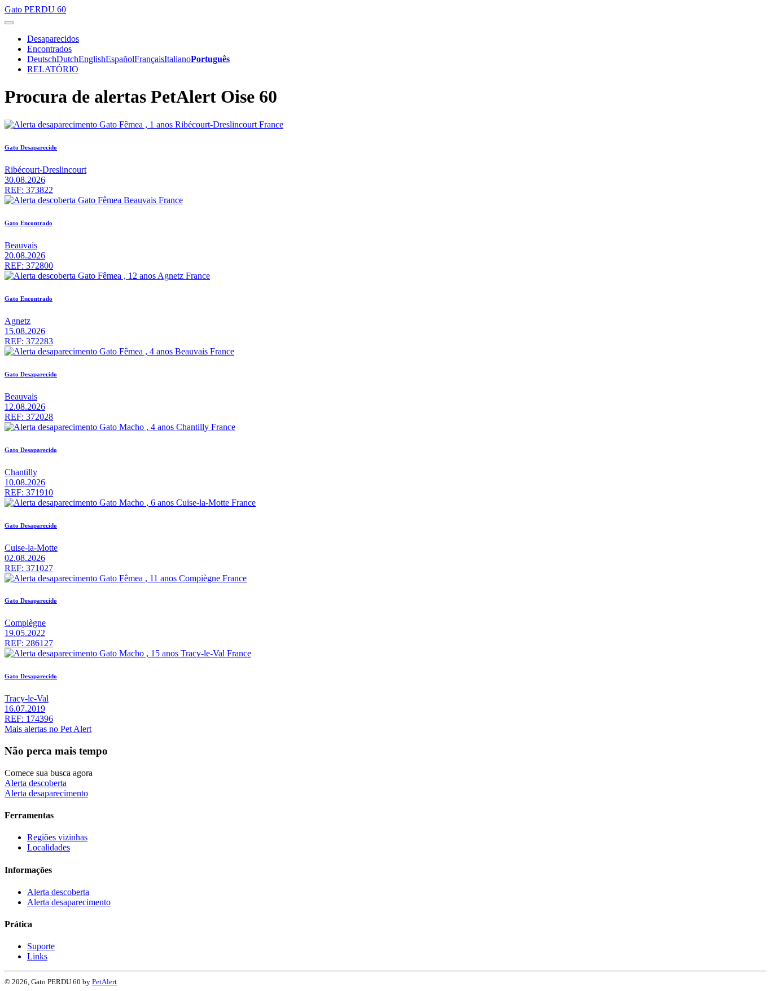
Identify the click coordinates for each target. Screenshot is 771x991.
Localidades (48, 847)
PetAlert (104, 981)
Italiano (177, 59)
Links (37, 956)
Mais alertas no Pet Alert (48, 729)
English (92, 59)
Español (120, 59)
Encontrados (49, 49)
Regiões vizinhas (57, 837)
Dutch (67, 59)
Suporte (41, 946)
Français (149, 59)
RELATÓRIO (52, 69)
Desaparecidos (53, 38)
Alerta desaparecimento (46, 793)
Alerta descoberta (36, 783)
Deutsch (41, 59)
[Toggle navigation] (9, 22)
